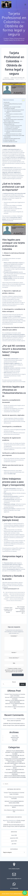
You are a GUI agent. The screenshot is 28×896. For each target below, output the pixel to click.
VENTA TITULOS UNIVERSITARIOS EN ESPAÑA (15, 777)
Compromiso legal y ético (9, 140)
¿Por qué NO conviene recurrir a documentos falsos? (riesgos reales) (13, 120)
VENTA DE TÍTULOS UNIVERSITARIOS (15, 750)
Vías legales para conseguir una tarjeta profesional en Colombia (12, 107)
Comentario (14, 636)
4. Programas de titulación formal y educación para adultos (15, 117)
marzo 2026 (15, 735)
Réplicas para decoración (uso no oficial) (13, 133)
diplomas (6, 77)
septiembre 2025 (15, 737)
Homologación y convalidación (12, 128)
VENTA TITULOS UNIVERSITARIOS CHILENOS (14, 775)
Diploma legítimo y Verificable (15, 761)
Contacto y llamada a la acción (10, 141)
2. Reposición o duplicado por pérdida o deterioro (13, 112)
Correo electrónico (14, 658)
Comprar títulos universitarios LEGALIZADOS (14, 758)
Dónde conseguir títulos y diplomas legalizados (14, 725)
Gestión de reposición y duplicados (12, 126)
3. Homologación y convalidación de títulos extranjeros (14, 114)
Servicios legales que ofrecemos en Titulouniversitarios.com (11, 123)
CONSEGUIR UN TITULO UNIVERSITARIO (15, 760)
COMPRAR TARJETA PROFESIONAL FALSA (13, 723)
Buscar (14, 682)
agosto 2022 (15, 739)
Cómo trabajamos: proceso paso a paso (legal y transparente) (14, 136)
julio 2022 (15, 740)
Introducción (6, 102)
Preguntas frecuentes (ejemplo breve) (12, 138)
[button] (24, 893)
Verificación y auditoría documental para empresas (13, 132)
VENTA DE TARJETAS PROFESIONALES (14, 600)
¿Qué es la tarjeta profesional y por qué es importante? (13, 104)
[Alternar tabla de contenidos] (22, 100)
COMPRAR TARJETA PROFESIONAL (17, 595)
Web (14, 663)
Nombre (14, 652)
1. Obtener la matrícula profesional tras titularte (15, 109)
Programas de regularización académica (14, 129)
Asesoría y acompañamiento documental (14, 125)
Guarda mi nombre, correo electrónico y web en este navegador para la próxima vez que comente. (14, 670)
